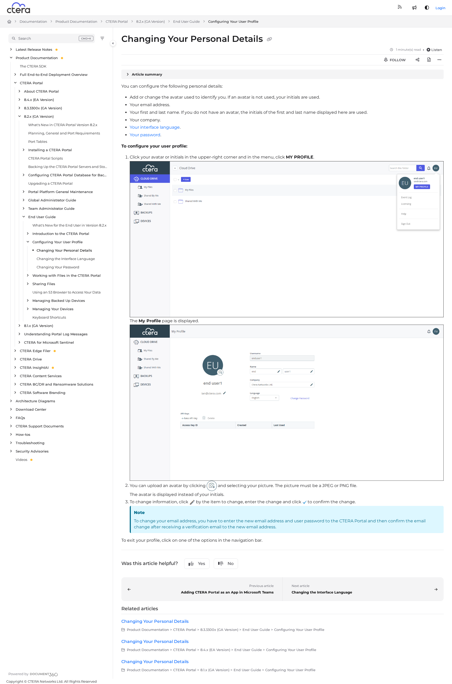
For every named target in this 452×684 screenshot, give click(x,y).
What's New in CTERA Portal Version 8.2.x (62, 125)
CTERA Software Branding (42, 393)
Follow (397, 60)
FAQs (20, 418)
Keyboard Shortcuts (49, 317)
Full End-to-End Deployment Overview (54, 74)
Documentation (33, 21)
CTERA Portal (117, 21)
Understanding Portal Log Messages (56, 334)
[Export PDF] (429, 60)
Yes (201, 563)
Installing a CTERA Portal (50, 150)
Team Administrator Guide (51, 208)
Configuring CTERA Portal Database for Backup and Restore (68, 175)
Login (440, 8)
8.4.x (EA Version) (39, 100)
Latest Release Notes (34, 49)
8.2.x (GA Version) (150, 21)
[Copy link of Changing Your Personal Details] (269, 39)
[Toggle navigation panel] (113, 43)
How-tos (23, 434)
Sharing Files (43, 284)
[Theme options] (427, 8)
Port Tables (37, 141)
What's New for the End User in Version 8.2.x (69, 225)
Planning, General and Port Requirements (64, 133)
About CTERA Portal (41, 91)
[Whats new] (414, 8)
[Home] (18, 8)
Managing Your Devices (53, 309)
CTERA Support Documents (40, 426)
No (231, 563)
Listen (436, 50)
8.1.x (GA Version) (38, 326)
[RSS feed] (400, 8)
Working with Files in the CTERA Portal (66, 275)
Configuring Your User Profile (233, 21)
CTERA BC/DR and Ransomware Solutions (56, 384)
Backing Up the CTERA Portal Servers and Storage (68, 167)
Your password (145, 134)
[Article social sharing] (417, 60)
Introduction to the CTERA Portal (60, 233)
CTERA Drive (31, 359)
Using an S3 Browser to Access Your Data (66, 292)
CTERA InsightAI (34, 367)
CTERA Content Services (41, 376)
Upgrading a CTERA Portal (50, 183)
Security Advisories (32, 451)
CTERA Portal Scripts (45, 158)
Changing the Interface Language (66, 259)
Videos (21, 459)
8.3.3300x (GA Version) (43, 108)
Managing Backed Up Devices (58, 300)
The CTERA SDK (33, 66)
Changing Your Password (58, 267)
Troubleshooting (30, 443)
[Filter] (102, 38)
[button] (51, 38)
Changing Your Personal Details (64, 250)
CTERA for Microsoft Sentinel (49, 342)
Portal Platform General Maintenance (60, 192)
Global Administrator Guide (52, 200)
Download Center (31, 409)
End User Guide (186, 21)
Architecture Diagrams (35, 401)
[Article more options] (439, 60)
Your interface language (155, 127)
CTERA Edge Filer (35, 351)
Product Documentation (76, 21)
